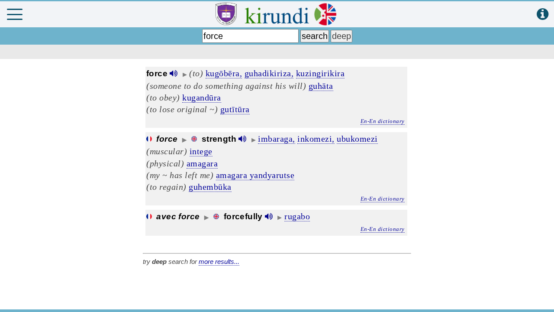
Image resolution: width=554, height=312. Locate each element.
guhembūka (210, 187)
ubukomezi (357, 138)
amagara (202, 163)
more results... (219, 261)
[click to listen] (173, 73)
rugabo (297, 216)
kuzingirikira (320, 73)
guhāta (321, 86)
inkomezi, (316, 138)
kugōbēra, (224, 73)
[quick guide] (542, 14)
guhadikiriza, (269, 73)
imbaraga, (276, 138)
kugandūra (201, 97)
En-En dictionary (383, 121)
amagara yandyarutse (255, 175)
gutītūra (235, 109)
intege (201, 151)
